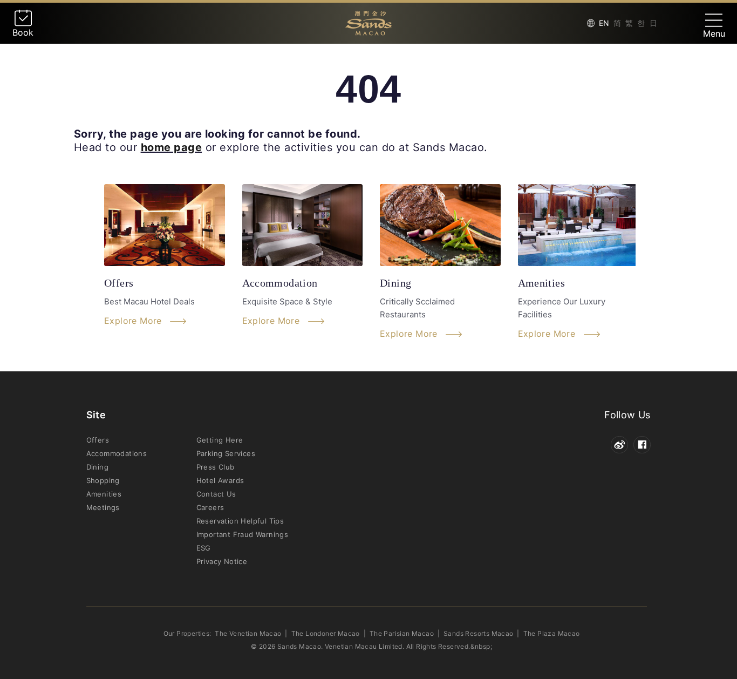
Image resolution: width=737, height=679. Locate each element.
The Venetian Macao (248, 633)
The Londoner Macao (325, 633)
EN (604, 23)
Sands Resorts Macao (478, 633)
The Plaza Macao (551, 633)
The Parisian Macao (402, 633)
